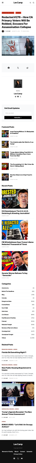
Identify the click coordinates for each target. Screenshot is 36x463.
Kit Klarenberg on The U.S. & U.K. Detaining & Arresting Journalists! (16, 212)
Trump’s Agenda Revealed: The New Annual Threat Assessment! (17, 413)
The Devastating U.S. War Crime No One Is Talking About (22, 165)
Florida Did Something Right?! (14, 352)
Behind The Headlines (8, 291)
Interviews (5, 311)
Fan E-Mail (5, 308)
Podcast (4, 321)
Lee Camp (18, 2)
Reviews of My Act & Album (10, 328)
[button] (3, 3)
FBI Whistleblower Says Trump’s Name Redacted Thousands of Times (18, 243)
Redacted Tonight (8, 12)
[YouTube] (21, 458)
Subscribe (17, 117)
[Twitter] (18, 458)
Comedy (4, 298)
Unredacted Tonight (7, 334)
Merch (16, 451)
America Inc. (5, 288)
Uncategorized (6, 331)
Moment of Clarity (7, 451)
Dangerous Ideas (6, 301)
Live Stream (5, 314)
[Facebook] (14, 458)
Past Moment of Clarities (9, 318)
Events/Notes (6, 304)
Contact (22, 451)
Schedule (29, 451)
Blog (3, 294)
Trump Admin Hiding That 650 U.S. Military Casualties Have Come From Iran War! (21, 154)
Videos (18, 12)
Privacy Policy (18, 454)
